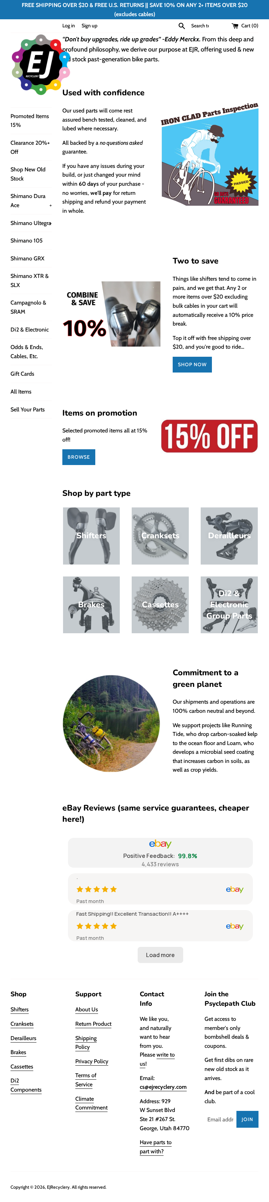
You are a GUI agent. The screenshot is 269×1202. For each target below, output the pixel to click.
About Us (86, 1009)
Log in (68, 25)
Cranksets (22, 1023)
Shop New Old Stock (28, 174)
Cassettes (22, 1066)
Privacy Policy (91, 1061)
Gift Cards (22, 373)
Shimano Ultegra (31, 223)
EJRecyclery (58, 1187)
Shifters (20, 1009)
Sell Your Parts (28, 409)
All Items (21, 391)
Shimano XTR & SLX (30, 280)
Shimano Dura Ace (31, 201)
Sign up (89, 25)
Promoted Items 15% (30, 121)
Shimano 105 (27, 240)
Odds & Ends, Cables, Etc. (27, 352)
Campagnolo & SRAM (28, 307)
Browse (79, 457)
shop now (192, 364)
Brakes (18, 1052)
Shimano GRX (27, 258)
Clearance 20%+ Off (30, 147)
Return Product (93, 1023)
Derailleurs (23, 1038)
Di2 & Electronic (30, 329)
